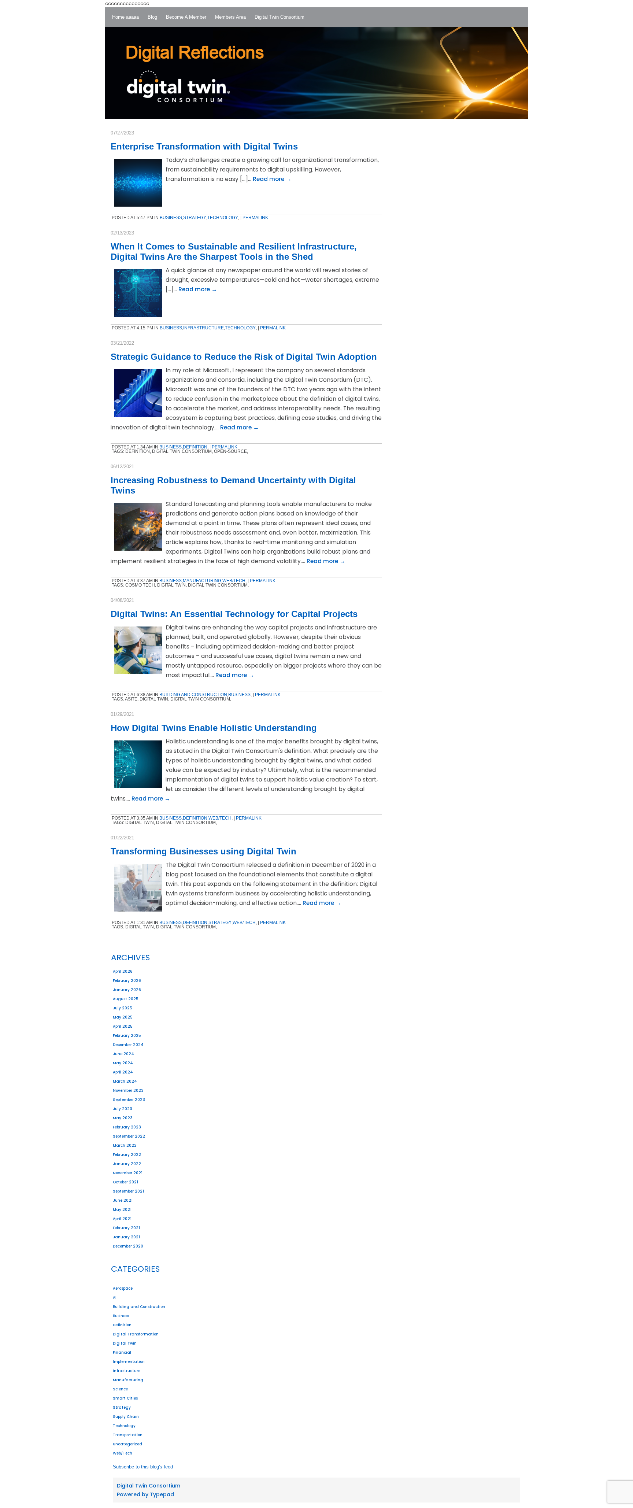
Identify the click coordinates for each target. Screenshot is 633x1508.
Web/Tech (122, 1453)
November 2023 (128, 1090)
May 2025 (123, 1017)
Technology (124, 1425)
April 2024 (123, 1072)
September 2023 (129, 1099)
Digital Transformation (136, 1334)
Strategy (122, 1407)
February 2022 (127, 1154)
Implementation (129, 1361)
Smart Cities (125, 1398)
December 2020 (128, 1246)
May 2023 (123, 1118)
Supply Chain (126, 1416)
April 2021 (122, 1218)
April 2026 (123, 971)
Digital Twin (125, 1343)
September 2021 (128, 1191)
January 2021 (126, 1237)
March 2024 (125, 1081)
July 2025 (122, 1008)
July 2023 (122, 1109)
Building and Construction (139, 1306)
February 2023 (127, 1127)
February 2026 (127, 980)
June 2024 (123, 1054)
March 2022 (125, 1145)
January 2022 (127, 1164)
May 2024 (123, 1063)
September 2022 (129, 1136)
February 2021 (126, 1228)
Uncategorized (127, 1444)
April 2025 (123, 1026)
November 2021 (127, 1173)
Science (120, 1389)
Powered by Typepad (145, 1494)
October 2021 (125, 1182)
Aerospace (123, 1288)
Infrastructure (126, 1371)
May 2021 (122, 1209)
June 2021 (123, 1200)
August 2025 (125, 999)
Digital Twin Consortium (148, 1485)
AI (114, 1297)
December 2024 (128, 1044)
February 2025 (127, 1035)
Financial (122, 1352)
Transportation (127, 1435)
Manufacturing (128, 1380)
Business (121, 1316)
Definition (122, 1325)
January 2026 (127, 990)
